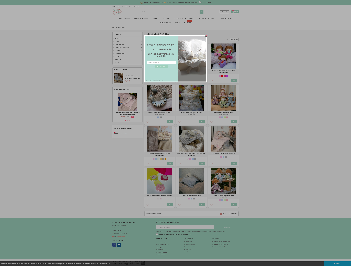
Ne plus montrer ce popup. (156, 80)
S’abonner (162, 66)
